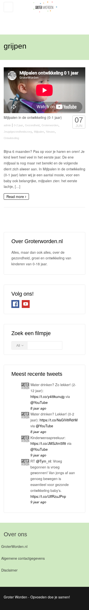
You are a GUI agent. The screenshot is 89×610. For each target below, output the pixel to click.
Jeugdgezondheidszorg (18, 131)
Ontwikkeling (11, 138)
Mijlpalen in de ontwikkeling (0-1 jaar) (33, 117)
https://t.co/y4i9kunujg (47, 396)
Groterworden (50, 125)
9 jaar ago (38, 455)
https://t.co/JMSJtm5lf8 (48, 443)
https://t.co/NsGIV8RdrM (59, 419)
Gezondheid (32, 125)
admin (7, 125)
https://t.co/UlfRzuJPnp (48, 496)
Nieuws (50, 131)
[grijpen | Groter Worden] (43, 15)
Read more (15, 196)
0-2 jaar (18, 125)
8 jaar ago (38, 408)
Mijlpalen (39, 131)
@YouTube (39, 402)
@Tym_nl (43, 461)
